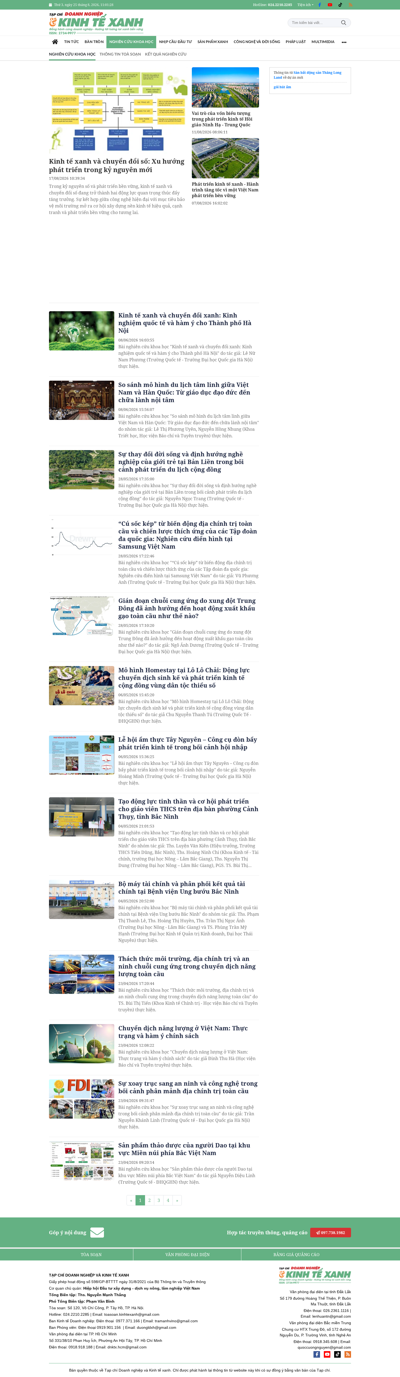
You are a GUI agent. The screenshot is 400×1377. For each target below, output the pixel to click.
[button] (305, 5)
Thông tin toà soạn (120, 54)
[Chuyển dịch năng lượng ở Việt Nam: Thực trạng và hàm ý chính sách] (81, 1043)
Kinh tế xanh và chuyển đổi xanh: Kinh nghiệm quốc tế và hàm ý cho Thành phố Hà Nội (184, 322)
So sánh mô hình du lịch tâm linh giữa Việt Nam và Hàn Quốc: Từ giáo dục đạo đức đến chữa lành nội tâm (184, 392)
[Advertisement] (154, 256)
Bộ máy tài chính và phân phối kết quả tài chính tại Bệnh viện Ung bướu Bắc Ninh (181, 887)
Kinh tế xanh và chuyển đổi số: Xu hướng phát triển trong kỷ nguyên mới (116, 165)
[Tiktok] (340, 5)
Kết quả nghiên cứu (165, 54)
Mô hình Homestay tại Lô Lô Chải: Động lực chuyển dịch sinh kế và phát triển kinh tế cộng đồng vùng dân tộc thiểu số (184, 677)
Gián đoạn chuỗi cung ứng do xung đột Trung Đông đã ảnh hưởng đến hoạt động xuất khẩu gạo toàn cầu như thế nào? (187, 608)
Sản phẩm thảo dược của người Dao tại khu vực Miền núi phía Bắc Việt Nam (184, 1149)
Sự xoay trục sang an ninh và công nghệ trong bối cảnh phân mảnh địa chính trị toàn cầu (187, 1087)
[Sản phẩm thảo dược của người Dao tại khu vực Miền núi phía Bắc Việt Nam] (81, 1160)
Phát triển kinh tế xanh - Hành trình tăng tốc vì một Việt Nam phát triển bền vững (225, 190)
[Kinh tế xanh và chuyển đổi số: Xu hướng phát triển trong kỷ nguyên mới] (118, 110)
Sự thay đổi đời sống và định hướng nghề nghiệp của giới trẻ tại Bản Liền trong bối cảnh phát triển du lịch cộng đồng (181, 461)
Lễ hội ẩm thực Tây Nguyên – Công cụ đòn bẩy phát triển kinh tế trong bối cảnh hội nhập (187, 743)
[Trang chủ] (55, 42)
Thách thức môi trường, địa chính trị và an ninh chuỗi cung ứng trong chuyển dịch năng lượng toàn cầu (187, 966)
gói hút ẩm (282, 87)
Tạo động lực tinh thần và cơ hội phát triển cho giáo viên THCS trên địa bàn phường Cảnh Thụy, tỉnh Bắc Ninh (188, 808)
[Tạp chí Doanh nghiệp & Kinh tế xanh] (96, 23)
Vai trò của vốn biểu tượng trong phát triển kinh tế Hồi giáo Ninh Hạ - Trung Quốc (222, 119)
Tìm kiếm (343, 22)
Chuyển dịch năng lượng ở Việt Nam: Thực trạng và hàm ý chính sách (183, 1032)
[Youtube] (330, 5)
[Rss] (350, 5)
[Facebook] (319, 5)
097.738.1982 (332, 1232)
